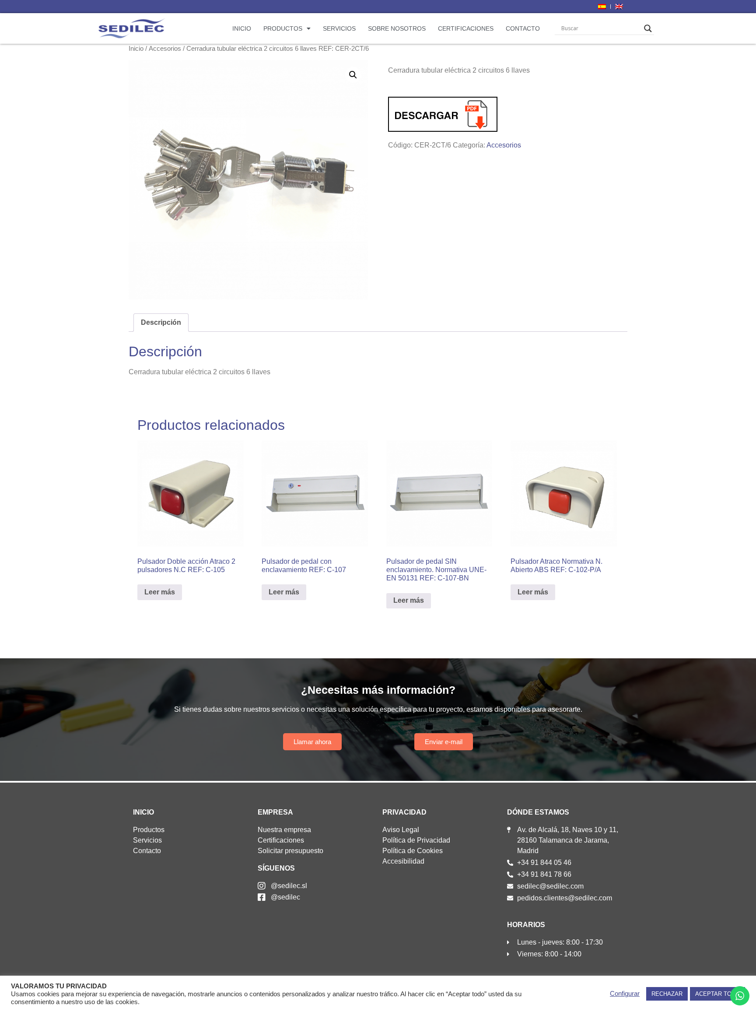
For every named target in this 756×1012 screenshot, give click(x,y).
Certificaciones (466, 28)
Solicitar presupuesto (290, 850)
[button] (353, 75)
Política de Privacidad (416, 840)
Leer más (159, 592)
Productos (282, 28)
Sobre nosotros (397, 28)
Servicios (339, 28)
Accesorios (165, 48)
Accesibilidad (403, 861)
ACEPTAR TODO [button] (717, 994)
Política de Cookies (412, 850)
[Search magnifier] (648, 28)
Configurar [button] (625, 993)
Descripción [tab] (161, 322)
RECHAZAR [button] (666, 994)
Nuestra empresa (284, 829)
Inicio (241, 28)
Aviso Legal (400, 829)
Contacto (523, 28)
